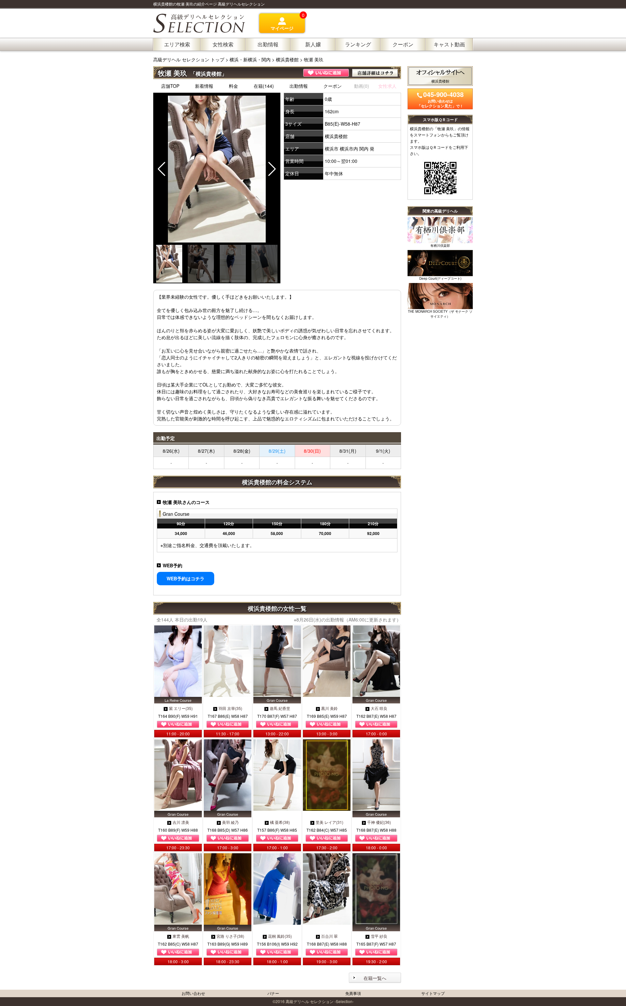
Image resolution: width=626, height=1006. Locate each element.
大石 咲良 (379, 708)
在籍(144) (264, 86)
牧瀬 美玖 (313, 59)
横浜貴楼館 (287, 59)
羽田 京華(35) (230, 708)
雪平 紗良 (379, 936)
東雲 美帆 (180, 936)
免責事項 (353, 993)
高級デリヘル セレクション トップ (189, 59)
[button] (272, 169)
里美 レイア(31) (329, 822)
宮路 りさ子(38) (230, 936)
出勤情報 (299, 86)
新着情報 (204, 86)
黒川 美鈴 (329, 708)
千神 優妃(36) (379, 822)
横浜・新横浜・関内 (250, 59)
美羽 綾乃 (230, 822)
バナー (273, 993)
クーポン (332, 86)
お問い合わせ (193, 993)
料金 (233, 86)
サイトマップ (433, 993)
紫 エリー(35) (181, 708)
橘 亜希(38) (280, 822)
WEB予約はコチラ (185, 578)
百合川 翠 (329, 936)
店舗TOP (170, 86)
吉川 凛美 (180, 822)
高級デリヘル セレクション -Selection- (320, 1001)
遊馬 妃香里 (280, 708)
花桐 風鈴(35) (280, 936)
